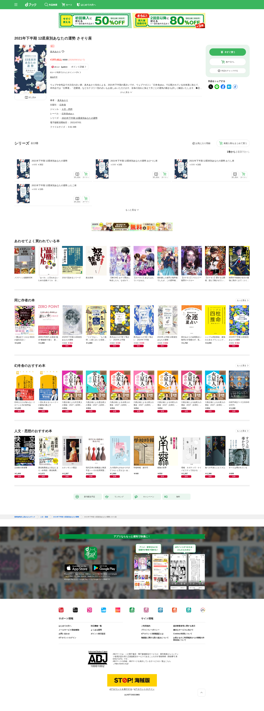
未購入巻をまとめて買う (235, 143)
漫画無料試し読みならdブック (24, 517)
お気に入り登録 (202, 143)
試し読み (32, 97)
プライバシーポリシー (150, 630)
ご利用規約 (145, 626)
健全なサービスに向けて (183, 630)
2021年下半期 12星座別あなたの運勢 (49, 160)
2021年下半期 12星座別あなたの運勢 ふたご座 (54, 185)
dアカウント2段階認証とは (152, 634)
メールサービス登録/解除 (69, 630)
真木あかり (55, 51)
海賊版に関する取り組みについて (155, 638)
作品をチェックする (229, 71)
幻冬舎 (63, 104)
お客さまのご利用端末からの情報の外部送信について (188, 639)
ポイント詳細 (77, 67)
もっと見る (241, 300)
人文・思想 (67, 109)
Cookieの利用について (182, 634)
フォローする (62, 51)
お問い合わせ (64, 634)
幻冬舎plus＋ (68, 113)
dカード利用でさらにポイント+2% (64, 72)
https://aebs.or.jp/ (121, 664)
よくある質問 (96, 630)
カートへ (230, 62)
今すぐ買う (230, 52)
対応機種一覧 (96, 626)
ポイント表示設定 (98, 634)
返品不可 (53, 77)
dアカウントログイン (67, 638)
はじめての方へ (65, 626)
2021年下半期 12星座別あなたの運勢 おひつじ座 (134, 160)
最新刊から (243, 152)
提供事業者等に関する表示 (184, 626)
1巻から (231, 152)
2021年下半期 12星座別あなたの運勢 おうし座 (211, 160)
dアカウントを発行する (121, 689)
